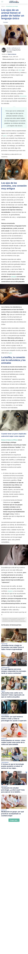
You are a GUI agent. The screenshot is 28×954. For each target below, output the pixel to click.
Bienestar (4, 738)
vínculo (13, 276)
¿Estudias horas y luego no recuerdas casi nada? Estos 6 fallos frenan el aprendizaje (12, 647)
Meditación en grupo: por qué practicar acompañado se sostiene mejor (12, 814)
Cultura (3, 6)
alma (20, 70)
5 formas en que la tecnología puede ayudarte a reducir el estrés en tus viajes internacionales (12, 766)
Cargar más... (14, 820)
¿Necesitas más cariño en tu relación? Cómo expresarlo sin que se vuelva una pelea (12, 695)
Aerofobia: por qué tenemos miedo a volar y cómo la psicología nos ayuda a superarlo (14, 719)
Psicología (4, 643)
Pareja (3, 691)
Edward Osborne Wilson (9, 440)
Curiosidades (5, 715)
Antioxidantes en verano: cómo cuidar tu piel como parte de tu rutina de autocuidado (13, 742)
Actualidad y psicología (12, 6)
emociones (23, 96)
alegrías (10, 591)
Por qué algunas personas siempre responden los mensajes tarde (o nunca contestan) (13, 671)
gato (10, 353)
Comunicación (5, 667)
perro (5, 135)
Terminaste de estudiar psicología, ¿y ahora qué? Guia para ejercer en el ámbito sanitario (13, 790)
